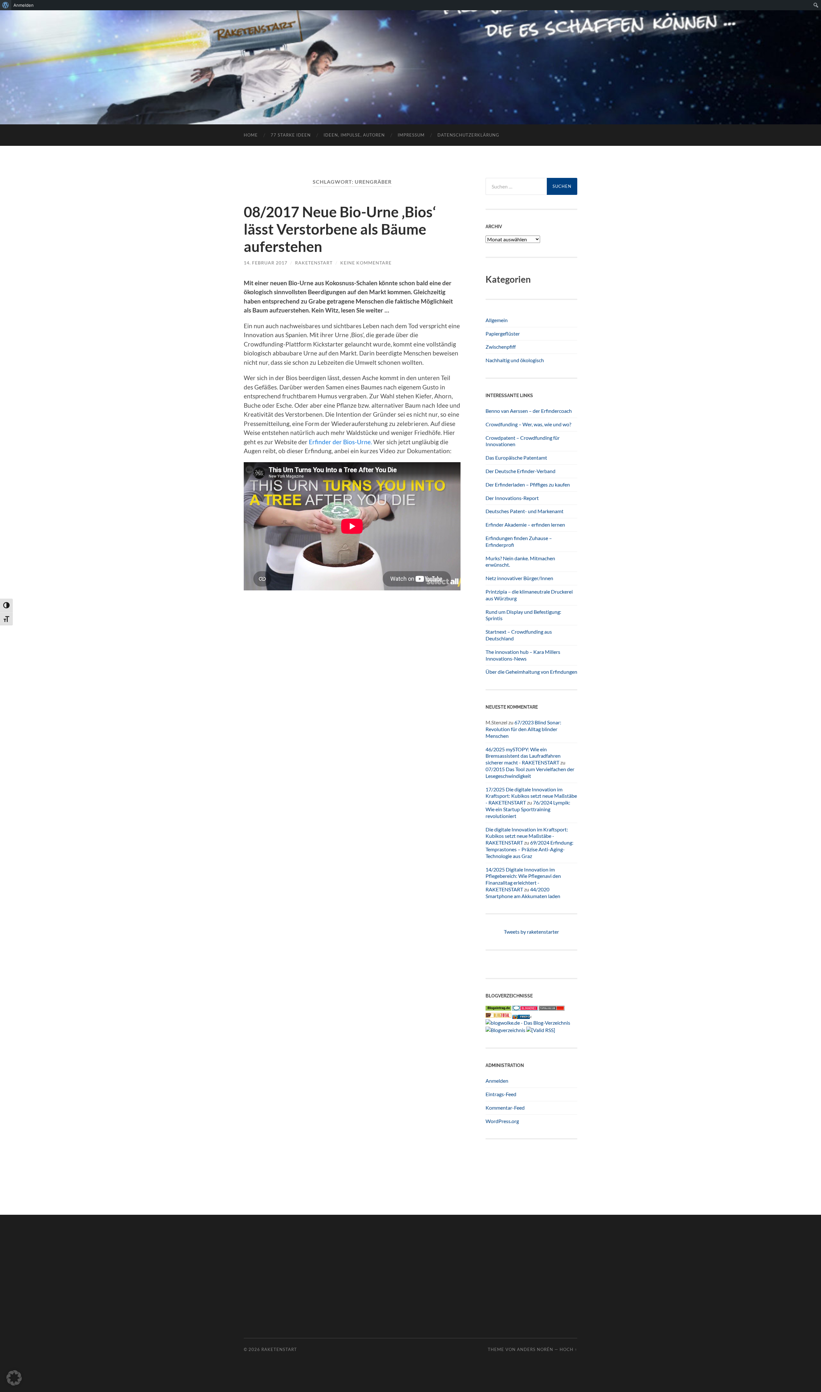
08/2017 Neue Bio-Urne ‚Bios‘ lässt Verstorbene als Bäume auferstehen (340, 229)
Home (251, 135)
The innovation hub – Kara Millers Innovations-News (523, 655)
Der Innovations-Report (512, 498)
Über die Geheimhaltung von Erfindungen (531, 672)
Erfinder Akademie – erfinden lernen (525, 524)
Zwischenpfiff (501, 347)
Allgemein (497, 320)
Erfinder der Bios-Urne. (340, 442)
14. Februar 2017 (265, 262)
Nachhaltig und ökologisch (515, 360)
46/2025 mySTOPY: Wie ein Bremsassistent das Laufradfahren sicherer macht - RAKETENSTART (523, 756)
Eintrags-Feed (501, 1094)
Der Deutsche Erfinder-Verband (520, 471)
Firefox (525, 1016)
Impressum (411, 135)
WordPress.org (502, 1121)
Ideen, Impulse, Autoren (354, 135)
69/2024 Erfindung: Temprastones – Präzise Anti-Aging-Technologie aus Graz (529, 849)
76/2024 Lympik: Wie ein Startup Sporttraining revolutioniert (528, 809)
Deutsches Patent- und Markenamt (524, 511)
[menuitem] (5, 5)
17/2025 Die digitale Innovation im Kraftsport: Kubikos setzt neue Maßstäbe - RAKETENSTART (531, 796)
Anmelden (497, 1081)
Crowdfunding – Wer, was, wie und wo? (528, 424)
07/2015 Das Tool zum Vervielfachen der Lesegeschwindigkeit (530, 772)
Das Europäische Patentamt (516, 457)
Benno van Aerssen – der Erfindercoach (529, 411)
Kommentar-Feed (505, 1107)
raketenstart (314, 262)
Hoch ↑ (568, 1349)
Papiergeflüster (503, 333)
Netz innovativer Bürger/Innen (519, 578)
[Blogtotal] (498, 1016)
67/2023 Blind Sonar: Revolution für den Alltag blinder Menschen (523, 729)
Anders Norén (535, 1349)
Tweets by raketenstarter (531, 932)
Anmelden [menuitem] (23, 5)
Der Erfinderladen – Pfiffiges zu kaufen (528, 484)
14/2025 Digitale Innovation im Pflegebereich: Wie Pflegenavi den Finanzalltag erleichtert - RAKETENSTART (523, 879)
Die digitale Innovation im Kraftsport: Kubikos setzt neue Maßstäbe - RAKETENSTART (527, 836)
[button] (14, 1378)
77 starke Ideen (291, 135)
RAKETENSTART (410, 57)
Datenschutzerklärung (468, 135)
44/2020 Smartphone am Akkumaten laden (523, 892)
